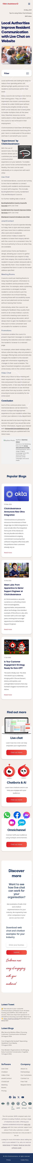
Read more (8, 553)
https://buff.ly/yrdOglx (11, 1019)
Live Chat (4, 1069)
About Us (24, 1069)
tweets (15, 1145)
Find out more (16, 752)
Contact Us (25, 1078)
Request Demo (26, 1085)
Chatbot (4, 1072)
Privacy (8, 1160)
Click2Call (5, 1081)
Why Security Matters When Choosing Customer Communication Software (14, 1033)
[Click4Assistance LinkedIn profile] (14, 1097)
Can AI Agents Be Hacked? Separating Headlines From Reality (14, 1042)
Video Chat (5, 1075)
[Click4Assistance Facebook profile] (10, 1097)
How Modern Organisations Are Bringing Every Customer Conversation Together (15, 1051)
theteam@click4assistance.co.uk (17, 428)
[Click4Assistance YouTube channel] (22, 1097)
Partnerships (25, 1072)
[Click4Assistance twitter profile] (18, 1097)
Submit (16, 952)
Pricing (3, 1091)
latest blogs (6, 1145)
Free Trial (24, 1081)
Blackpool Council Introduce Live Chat (15, 217)
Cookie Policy (25, 1160)
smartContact (6, 1078)
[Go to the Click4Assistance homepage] (10, 4)
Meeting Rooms (4, 1086)
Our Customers (26, 1075)
